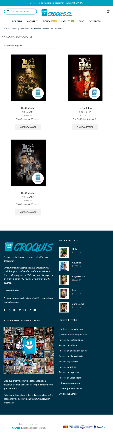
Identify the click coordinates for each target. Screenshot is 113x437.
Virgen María (78, 276)
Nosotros (32, 21)
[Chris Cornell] (64, 307)
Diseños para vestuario (70, 388)
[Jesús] (64, 293)
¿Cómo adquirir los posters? (73, 334)
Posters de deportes (69, 372)
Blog (81, 21)
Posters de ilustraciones (71, 339)
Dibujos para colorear (70, 382)
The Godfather (28, 107)
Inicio (6, 28)
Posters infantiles (67, 366)
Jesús (74, 290)
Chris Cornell (78, 303)
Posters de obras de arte (71, 356)
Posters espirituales (69, 361)
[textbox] (26, 45)
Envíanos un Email (68, 393)
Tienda (49, 21)
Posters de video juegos (71, 377)
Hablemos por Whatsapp (71, 329)
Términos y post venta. (29, 424)
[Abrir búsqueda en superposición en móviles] (20, 11)
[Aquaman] (64, 266)
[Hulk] (64, 252)
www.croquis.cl (11, 289)
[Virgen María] (64, 280)
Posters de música (68, 345)
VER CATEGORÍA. (9, 2)
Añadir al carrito (28, 127)
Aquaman (77, 262)
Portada (17, 21)
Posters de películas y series (73, 350)
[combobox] (28, 45)
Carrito (67, 21)
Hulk (74, 249)
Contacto (95, 21)
